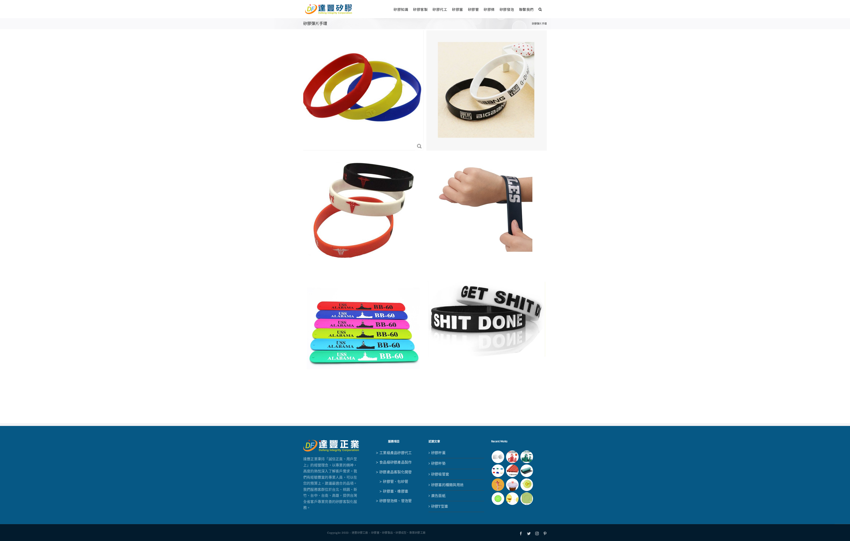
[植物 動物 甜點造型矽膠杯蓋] (512, 485)
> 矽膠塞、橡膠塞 (393, 491)
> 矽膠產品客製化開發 (394, 472)
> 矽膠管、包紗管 (393, 481)
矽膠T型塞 (439, 506)
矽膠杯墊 (438, 463)
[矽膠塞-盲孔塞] (497, 471)
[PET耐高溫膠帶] (526, 457)
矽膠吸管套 (440, 474)
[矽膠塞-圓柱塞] (497, 457)
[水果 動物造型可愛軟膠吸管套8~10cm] (497, 485)
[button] (540, 8)
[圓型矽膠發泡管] (512, 471)
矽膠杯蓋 (438, 453)
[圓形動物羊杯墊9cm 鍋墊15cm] (512, 499)
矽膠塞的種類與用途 (447, 485)
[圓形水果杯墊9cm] (497, 499)
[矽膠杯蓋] (526, 485)
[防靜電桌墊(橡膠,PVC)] (526, 471)
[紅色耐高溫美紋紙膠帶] (512, 457)
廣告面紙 (438, 495)
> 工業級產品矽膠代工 (394, 453)
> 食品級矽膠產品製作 (394, 462)
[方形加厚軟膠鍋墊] (526, 499)
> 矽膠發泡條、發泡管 (394, 501)
